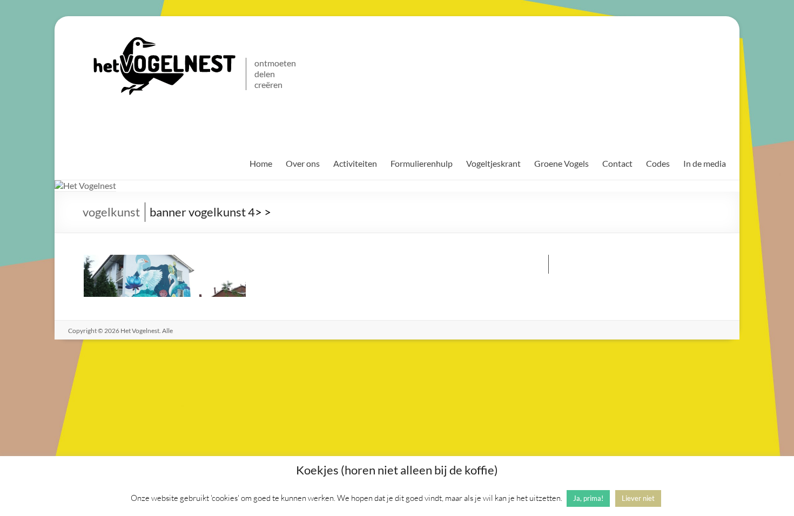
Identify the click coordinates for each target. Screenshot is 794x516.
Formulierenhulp (422, 163)
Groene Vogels (561, 163)
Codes (658, 163)
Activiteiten (355, 163)
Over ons (303, 163)
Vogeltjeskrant (493, 163)
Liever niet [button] (638, 498)
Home (261, 163)
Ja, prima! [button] (588, 498)
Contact (617, 163)
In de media (704, 163)
